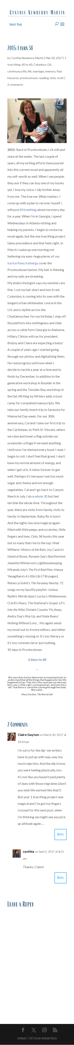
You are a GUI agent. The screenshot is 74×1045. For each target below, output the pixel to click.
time (53, 78)
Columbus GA (42, 64)
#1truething (28, 210)
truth (60, 78)
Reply (60, 834)
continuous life (17, 71)
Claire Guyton (28, 734)
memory (50, 71)
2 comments (15, 84)
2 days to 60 (37, 659)
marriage (38, 71)
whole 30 (41, 496)
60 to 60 (27, 64)
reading (44, 78)
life (30, 71)
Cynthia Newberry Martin (27, 58)
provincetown (29, 78)
